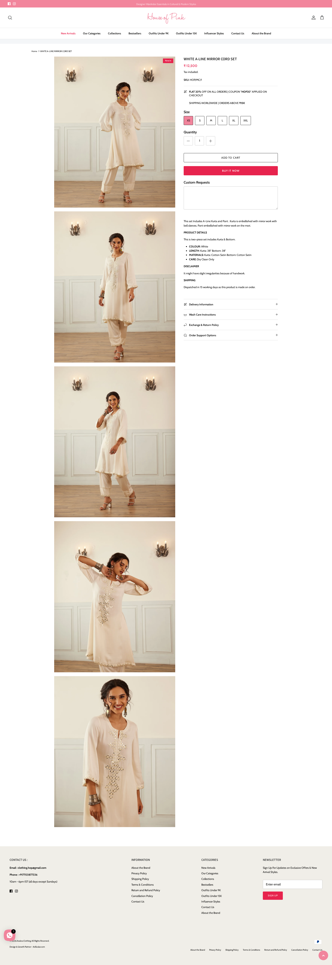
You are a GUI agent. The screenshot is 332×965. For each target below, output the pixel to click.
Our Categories (91, 33)
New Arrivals (68, 33)
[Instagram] (14, 3)
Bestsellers (135, 33)
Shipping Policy (140, 879)
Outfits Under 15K (186, 33)
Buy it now (230, 170)
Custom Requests (197, 182)
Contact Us (237, 33)
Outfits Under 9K (158, 33)
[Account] (313, 17)
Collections (114, 33)
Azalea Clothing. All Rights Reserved (33, 940)
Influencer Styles (214, 33)
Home (34, 51)
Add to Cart (230, 157)
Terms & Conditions (142, 884)
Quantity (190, 132)
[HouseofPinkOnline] (166, 17)
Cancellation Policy (142, 896)
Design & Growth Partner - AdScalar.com (27, 946)
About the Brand (261, 33)
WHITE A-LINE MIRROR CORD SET (56, 51)
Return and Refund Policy (145, 890)
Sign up (273, 895)
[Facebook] (9, 3)
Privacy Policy (139, 873)
